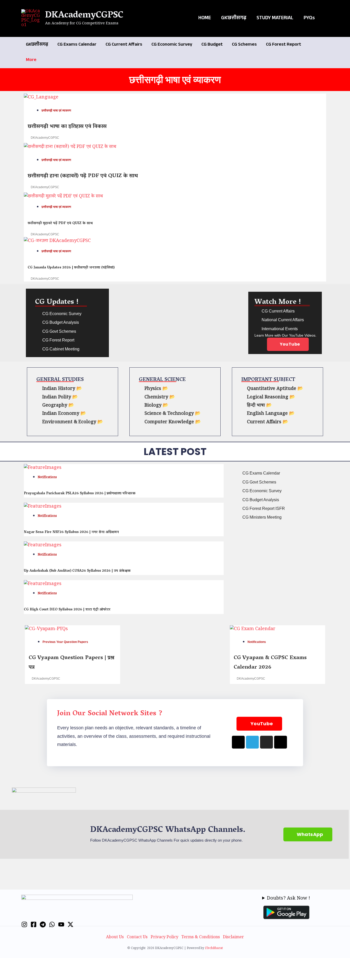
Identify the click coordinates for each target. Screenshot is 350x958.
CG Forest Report (283, 45)
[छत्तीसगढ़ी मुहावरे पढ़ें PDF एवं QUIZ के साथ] (63, 197)
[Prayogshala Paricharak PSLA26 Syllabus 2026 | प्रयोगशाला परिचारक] (42, 468)
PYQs (309, 18)
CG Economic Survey (171, 45)
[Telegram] (43, 924)
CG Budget (212, 45)
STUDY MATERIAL (274, 18)
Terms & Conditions (200, 937)
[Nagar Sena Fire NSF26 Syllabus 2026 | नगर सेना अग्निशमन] (42, 507)
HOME (204, 18)
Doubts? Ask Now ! (288, 898)
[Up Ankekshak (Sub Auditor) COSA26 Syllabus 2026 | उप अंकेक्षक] (42, 546)
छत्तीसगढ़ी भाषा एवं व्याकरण (56, 110)
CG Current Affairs (124, 45)
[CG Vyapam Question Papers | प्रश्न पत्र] (46, 629)
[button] (327, 18)
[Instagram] (24, 924)
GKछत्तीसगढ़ (233, 18)
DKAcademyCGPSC (84, 15)
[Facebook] (33, 924)
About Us (115, 937)
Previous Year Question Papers (65, 642)
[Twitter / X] (70, 924)
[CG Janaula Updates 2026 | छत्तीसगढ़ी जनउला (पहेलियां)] (57, 241)
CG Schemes (244, 45)
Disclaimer (233, 937)
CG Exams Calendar (76, 45)
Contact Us (137, 937)
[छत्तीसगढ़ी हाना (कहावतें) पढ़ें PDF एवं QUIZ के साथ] (70, 148)
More (31, 60)
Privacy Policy (164, 937)
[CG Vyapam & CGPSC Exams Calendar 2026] (252, 629)
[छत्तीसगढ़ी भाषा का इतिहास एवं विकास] (41, 98)
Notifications (47, 477)
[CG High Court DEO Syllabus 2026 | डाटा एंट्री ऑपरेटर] (42, 585)
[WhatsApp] (52, 924)
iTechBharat (214, 948)
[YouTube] (61, 924)
